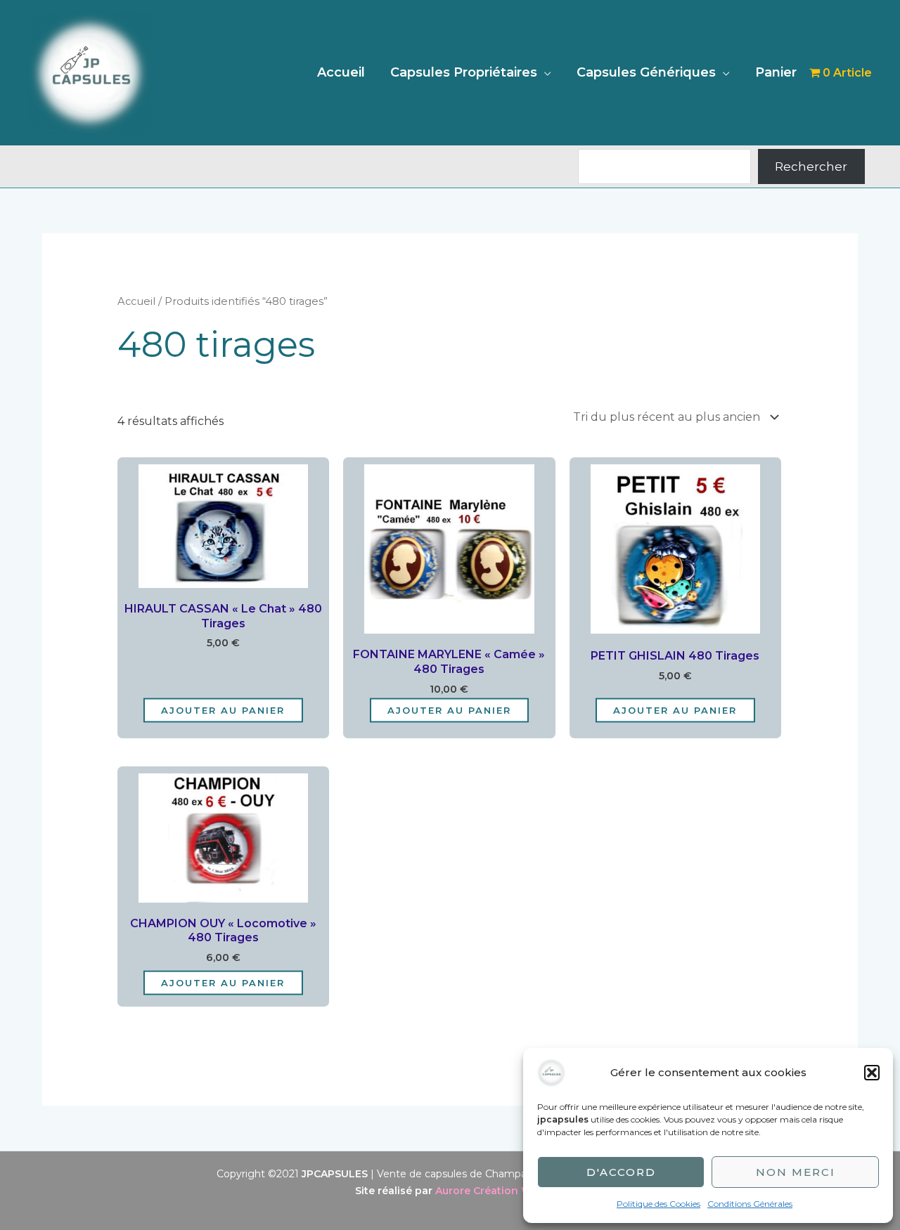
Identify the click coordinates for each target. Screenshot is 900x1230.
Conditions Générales (749, 1203)
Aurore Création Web (490, 1190)
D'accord (621, 1172)
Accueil (341, 72)
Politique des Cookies (658, 1203)
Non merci (795, 1172)
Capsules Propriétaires (463, 72)
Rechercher (811, 166)
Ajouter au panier (223, 709)
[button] (872, 1073)
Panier (776, 72)
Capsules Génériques (646, 72)
